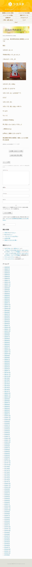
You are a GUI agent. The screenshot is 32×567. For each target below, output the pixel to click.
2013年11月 (7, 551)
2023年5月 (7, 340)
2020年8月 (7, 401)
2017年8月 (7, 468)
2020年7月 (7, 402)
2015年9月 (7, 511)
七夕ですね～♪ (8, 248)
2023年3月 (7, 344)
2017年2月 (7, 479)
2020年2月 (7, 412)
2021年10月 (7, 376)
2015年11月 (7, 508)
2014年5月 (7, 540)
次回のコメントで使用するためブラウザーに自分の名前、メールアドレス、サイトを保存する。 (16, 208)
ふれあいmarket (16, 155)
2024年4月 (7, 320)
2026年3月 (7, 276)
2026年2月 (7, 278)
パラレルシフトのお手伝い (11, 236)
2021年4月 (7, 385)
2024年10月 (7, 308)
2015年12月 (7, 506)
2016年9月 (7, 489)
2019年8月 (7, 423)
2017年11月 (7, 463)
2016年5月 (7, 496)
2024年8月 (7, 312)
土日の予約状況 (13, 29)
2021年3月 (7, 387)
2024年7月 (7, 314)
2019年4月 (7, 431)
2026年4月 (7, 274)
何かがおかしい (8, 234)
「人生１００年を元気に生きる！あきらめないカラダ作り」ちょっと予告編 (16, 251)
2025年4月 (7, 297)
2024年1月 (7, 325)
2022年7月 (7, 359)
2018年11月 (7, 440)
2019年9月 (7, 421)
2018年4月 (7, 453)
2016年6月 (7, 495)
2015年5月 (7, 519)
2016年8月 (7, 491)
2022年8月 (7, 357)
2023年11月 (7, 329)
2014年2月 (7, 545)
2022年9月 (7, 355)
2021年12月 (7, 372)
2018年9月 (7, 444)
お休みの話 (7, 238)
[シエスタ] (16, 4)
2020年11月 (7, 395)
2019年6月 (7, 427)
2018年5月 (7, 451)
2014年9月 (7, 532)
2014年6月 (7, 538)
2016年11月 (7, 485)
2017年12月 (7, 461)
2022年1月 (7, 370)
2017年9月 (7, 466)
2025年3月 (7, 299)
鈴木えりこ (17, 248)
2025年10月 (7, 286)
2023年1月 (7, 348)
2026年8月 (7, 267)
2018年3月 (7, 455)
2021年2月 (7, 389)
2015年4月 (7, 521)
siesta (14, 35)
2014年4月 (7, 542)
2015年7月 (7, 515)
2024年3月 (7, 321)
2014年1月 (7, 547)
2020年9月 (7, 399)
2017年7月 (7, 470)
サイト (4, 199)
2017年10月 (7, 464)
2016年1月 (7, 504)
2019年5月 (7, 429)
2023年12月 (7, 327)
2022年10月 (7, 353)
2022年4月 (7, 365)
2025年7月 (7, 291)
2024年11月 (7, 306)
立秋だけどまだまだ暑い (10, 240)
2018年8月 (7, 446)
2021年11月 (7, 374)
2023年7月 (7, 337)
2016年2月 (7, 502)
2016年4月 (7, 498)
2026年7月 (7, 269)
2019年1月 (7, 436)
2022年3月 (7, 367)
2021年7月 (7, 382)
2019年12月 (7, 415)
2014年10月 (7, 530)
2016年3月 (7, 500)
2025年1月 (7, 303)
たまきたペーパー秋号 (16, 151)
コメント (5, 170)
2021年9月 (7, 378)
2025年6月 (7, 293)
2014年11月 (7, 528)
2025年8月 (7, 290)
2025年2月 (7, 301)
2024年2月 (7, 323)
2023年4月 (7, 342)
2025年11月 (7, 284)
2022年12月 (7, 350)
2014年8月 (7, 534)
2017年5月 (7, 474)
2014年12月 (7, 527)
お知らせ (4, 144)
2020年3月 (7, 410)
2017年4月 (7, 476)
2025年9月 (7, 288)
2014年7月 (7, 536)
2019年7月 (7, 425)
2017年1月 (7, 481)
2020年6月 (7, 404)
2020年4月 (7, 408)
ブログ (15, 22)
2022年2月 (7, 369)
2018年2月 (7, 457)
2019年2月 (7, 434)
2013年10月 (7, 553)
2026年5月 (7, 273)
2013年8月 (7, 555)
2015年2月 (7, 523)
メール (5, 193)
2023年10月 (7, 331)
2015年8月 (7, 513)
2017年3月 (7, 478)
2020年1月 (7, 414)
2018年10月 (7, 442)
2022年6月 (7, 361)
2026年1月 (7, 280)
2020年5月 (7, 406)
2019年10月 (7, 419)
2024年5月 (7, 318)
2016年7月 (7, 493)
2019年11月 (7, 417)
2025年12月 (7, 282)
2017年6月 (7, 472)
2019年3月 (7, 432)
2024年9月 (7, 310)
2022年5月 (7, 363)
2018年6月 (7, 449)
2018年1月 (7, 459)
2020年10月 (7, 397)
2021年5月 (7, 384)
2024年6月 (7, 316)
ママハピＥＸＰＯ (9, 257)
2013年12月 (7, 549)
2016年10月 (7, 487)
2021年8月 (7, 380)
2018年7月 (7, 447)
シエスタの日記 (10, 144)
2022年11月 (7, 352)
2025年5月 (7, 295)
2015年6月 (7, 517)
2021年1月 (7, 391)
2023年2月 (7, 346)
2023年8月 (7, 335)
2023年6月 (7, 338)
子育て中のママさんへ (10, 232)
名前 (4, 187)
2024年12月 (7, 305)
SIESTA (13, 563)
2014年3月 (7, 543)
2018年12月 (7, 438)
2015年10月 (7, 510)
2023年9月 (7, 333)
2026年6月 (7, 271)
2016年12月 (7, 483)
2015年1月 (7, 525)
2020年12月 (7, 393)
